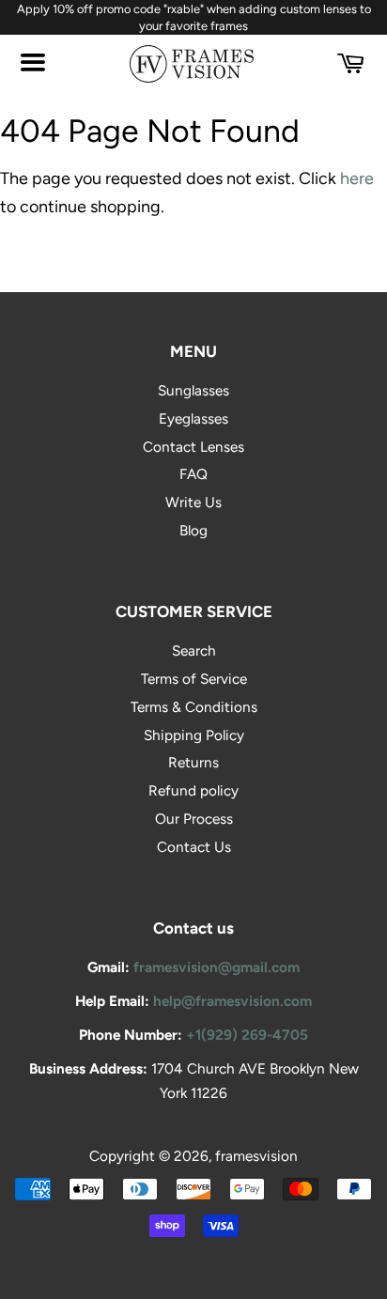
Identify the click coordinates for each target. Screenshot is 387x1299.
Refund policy (193, 790)
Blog (193, 530)
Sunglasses (193, 390)
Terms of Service (194, 679)
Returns (193, 762)
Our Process (194, 818)
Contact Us (194, 847)
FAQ (193, 474)
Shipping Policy (194, 735)
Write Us (193, 502)
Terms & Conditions (194, 707)
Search (194, 650)
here (357, 178)
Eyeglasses (193, 418)
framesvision (256, 1156)
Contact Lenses (193, 447)
